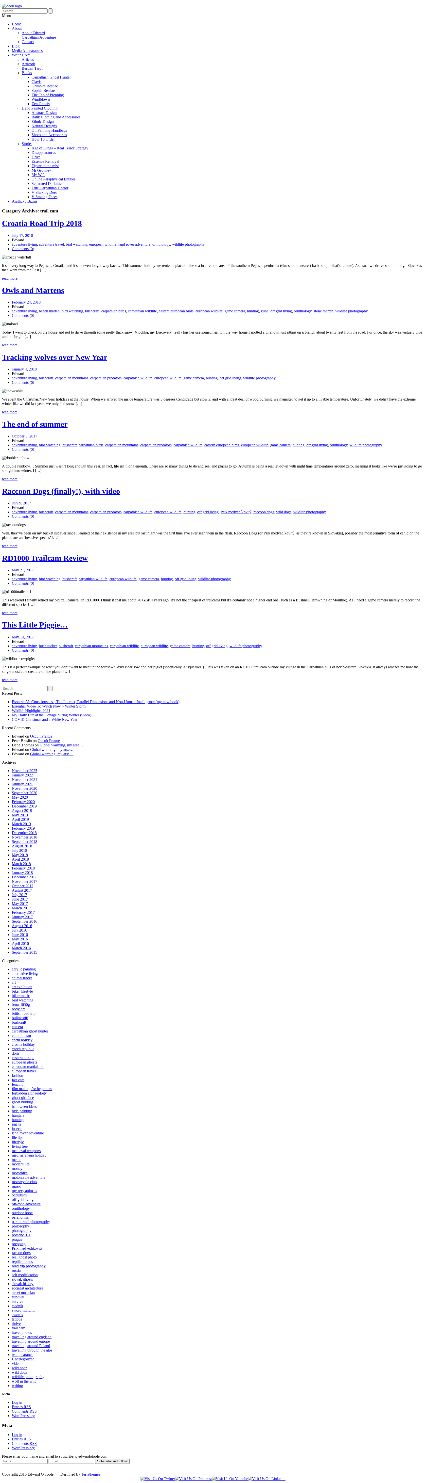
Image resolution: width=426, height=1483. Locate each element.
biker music (21, 996)
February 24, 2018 (26, 302)
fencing (17, 1084)
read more (10, 278)
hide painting (22, 1111)
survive (17, 1301)
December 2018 (24, 833)
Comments (24, 1411)
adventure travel (51, 244)
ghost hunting (22, 1102)
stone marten (323, 311)
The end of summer (35, 424)
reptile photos (22, 1261)
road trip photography (29, 1266)
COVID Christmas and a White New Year (44, 719)
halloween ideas (24, 1106)
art (14, 982)
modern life (21, 1164)
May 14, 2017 (23, 637)
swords (17, 1315)
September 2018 (24, 841)
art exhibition (22, 987)
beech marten (49, 311)
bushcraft (92, 311)
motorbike (20, 1173)
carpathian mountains (71, 378)
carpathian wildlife (142, 311)
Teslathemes (90, 1474)
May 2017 (20, 904)
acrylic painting (24, 969)
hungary (18, 1115)
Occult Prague (41, 736)
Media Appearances (27, 50)
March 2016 (21, 948)
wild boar (19, 1368)
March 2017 (21, 908)
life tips (17, 1137)
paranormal (20, 1217)
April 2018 (20, 859)
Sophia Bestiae (43, 90)
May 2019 (20, 815)
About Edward (33, 33)
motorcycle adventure (28, 1177)
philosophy (20, 1226)
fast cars (18, 1080)
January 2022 (22, 775)
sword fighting (23, 1310)
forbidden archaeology (29, 1093)
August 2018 (22, 846)
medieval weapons (26, 1151)
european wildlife (102, 244)
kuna (264, 311)
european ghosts (24, 1062)
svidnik (17, 1306)
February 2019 (23, 828)
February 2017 (23, 912)
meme (16, 1160)
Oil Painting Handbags (49, 130)
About (17, 28)
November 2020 (24, 788)
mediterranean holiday (29, 1155)
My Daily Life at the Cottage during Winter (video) (51, 715)
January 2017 (22, 917)
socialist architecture (27, 1288)
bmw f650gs (21, 1004)
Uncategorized (23, 1359)
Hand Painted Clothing (39, 108)
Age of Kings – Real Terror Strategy (60, 148)
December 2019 (24, 806)
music (16, 1186)
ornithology (161, 244)
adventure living (24, 244)
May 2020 (20, 797)
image (16, 1124)
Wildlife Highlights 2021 (31, 711)
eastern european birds (176, 311)
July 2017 (19, 895)
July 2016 (19, 930)
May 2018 (20, 855)
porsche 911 (21, 1235)
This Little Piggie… (35, 624)
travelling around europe (31, 1341)
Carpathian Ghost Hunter (51, 77)
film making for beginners (32, 1089)
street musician (23, 1292)
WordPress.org (23, 1416)
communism (21, 1035)
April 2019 (20, 819)
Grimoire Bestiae (45, 86)
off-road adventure (26, 1204)
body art (18, 1009)
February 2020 (23, 802)
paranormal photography (31, 1222)
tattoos (17, 1319)
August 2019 (22, 810)
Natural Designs (44, 126)
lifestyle (18, 1142)
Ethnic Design (43, 121)
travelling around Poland (31, 1346)
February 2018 (23, 868)
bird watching (76, 244)
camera (17, 1027)
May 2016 (20, 939)
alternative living (25, 973)
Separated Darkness (47, 183)
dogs (15, 1053)
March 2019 (21, 824)
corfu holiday (22, 1040)
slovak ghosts (22, 1279)
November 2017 (24, 881)
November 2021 (24, 779)
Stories (27, 144)
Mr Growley (41, 170)
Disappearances (44, 152)
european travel (24, 1071)
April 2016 (20, 943)
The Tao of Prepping (48, 95)
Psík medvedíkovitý (236, 512)
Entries (21, 1407)
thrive (16, 1324)
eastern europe (23, 1058)
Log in (17, 1402)
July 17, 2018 (22, 235)
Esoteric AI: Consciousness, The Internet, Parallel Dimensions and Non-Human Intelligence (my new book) (95, 702)
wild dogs (283, 512)
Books (27, 73)
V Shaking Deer (44, 192)
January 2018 (22, 872)
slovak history (23, 1284)
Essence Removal (45, 161)
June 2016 (20, 935)
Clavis (36, 82)
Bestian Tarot (32, 68)
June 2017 (20, 899)
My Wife (38, 175)
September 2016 (24, 921)
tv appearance (22, 1355)
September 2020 (24, 793)
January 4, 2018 (24, 369)
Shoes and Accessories (49, 135)
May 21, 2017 (23, 570)
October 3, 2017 (24, 436)
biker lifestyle (22, 991)
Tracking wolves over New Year (54, 357)
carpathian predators (106, 378)
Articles (28, 59)
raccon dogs (21, 1253)
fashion (17, 1075)
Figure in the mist (45, 166)
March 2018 (21, 864)
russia (16, 1270)
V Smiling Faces (44, 197)
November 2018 (24, 837)
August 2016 (22, 926)
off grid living (281, 311)
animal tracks (22, 978)
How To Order (43, 139)
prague (17, 1239)
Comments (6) (23, 382)
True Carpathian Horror (50, 188)
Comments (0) (23, 249)
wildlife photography (188, 244)
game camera (235, 311)
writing (17, 1386)
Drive (36, 157)
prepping (19, 1244)
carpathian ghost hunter (30, 1031)
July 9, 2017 (21, 503)
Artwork (28, 64)
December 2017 (24, 877)
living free (20, 1146)
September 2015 (24, 952)
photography (22, 1230)
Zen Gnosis (41, 104)
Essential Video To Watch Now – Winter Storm (49, 706)
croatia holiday (23, 1044)
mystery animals (24, 1191)
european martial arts (28, 1066)
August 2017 (22, 890)
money (17, 1168)
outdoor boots (22, 1213)
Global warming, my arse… (61, 745)
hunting (253, 311)
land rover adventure (134, 244)
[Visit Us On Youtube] (230, 1479)
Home (16, 24)
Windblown (41, 99)
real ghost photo (24, 1257)
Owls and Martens (33, 290)
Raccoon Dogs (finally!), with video (61, 491)
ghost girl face (23, 1098)
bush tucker (48, 646)
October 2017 (22, 886)
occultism (19, 1195)
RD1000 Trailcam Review (45, 558)
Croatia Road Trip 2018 (42, 223)
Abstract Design (44, 113)
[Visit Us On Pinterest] (193, 1479)
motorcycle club (24, 1182)
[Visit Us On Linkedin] (266, 1479)
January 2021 (22, 784)
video (16, 1363)
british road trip (24, 1013)
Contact (28, 42)
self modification (25, 1275)
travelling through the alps (32, 1350)
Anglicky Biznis (24, 201)
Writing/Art (21, 55)
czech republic (23, 1049)
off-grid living (23, 1199)
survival (18, 1297)
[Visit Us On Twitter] (158, 1479)
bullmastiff (20, 1018)
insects (17, 1129)
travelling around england (32, 1337)
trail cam (18, 1328)
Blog (15, 46)
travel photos (22, 1332)
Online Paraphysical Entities (53, 179)
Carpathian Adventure (39, 37)
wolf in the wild (24, 1381)
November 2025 (24, 771)
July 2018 (19, 850)
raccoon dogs (263, 512)
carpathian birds (113, 311)
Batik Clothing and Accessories (56, 117)
